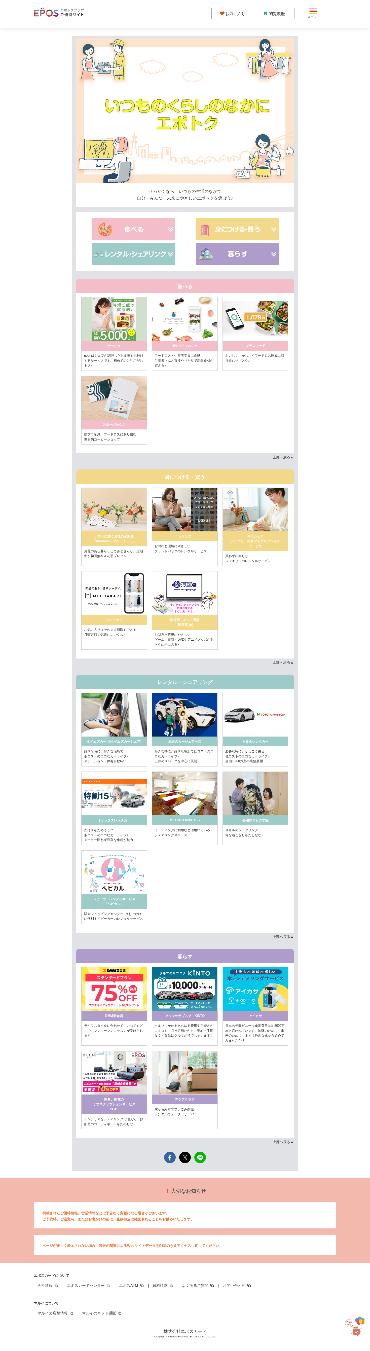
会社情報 (46, 1285)
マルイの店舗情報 (53, 1313)
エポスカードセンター (86, 1285)
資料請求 (161, 1285)
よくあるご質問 (195, 1285)
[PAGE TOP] (357, 1327)
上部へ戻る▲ (283, 457)
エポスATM (129, 1285)
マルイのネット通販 (99, 1313)
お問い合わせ (234, 1285)
